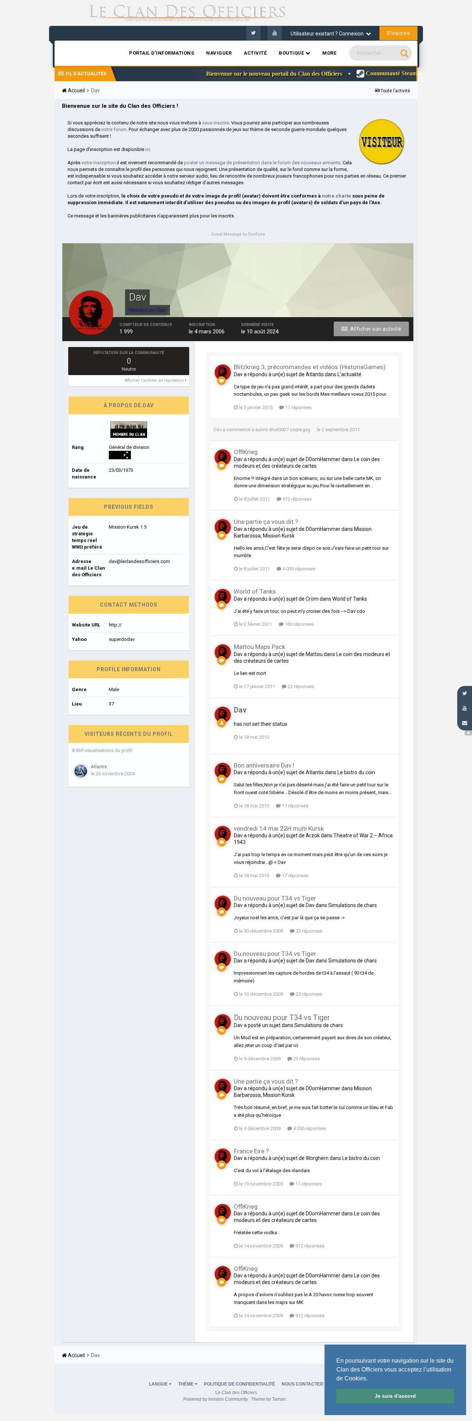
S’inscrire (398, 33)
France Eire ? (251, 1151)
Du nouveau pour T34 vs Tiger (275, 898)
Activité (255, 53)
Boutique (292, 53)
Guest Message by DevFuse (238, 234)
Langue (159, 1384)
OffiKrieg (246, 452)
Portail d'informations (161, 53)
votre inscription (98, 162)
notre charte (336, 196)
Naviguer (219, 53)
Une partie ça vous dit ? (266, 521)
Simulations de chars (352, 905)
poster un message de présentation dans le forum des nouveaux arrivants (262, 162)
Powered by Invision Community (215, 1399)
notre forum (113, 129)
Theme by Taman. (269, 1399)
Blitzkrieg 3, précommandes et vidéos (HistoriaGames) (310, 367)
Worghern (317, 1158)
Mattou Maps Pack (259, 647)
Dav (238, 374)
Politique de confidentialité (239, 1384)
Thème (186, 1384)
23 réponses (308, 931)
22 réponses (300, 686)
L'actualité (349, 374)
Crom (312, 599)
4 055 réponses (298, 569)
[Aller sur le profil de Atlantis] (80, 771)
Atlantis (99, 766)
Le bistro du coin (356, 772)
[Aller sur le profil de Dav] (222, 372)
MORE (329, 53)
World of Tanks (255, 591)
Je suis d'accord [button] (395, 1396)
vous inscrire (215, 123)
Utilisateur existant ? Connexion (328, 34)
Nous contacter (302, 1384)
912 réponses (296, 499)
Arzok (313, 835)
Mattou (314, 654)
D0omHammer (323, 459)
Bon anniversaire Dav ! (264, 765)
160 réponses (299, 624)
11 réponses (298, 407)
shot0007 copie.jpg (289, 429)
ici (147, 149)
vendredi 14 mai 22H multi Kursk (279, 828)
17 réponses (294, 806)
